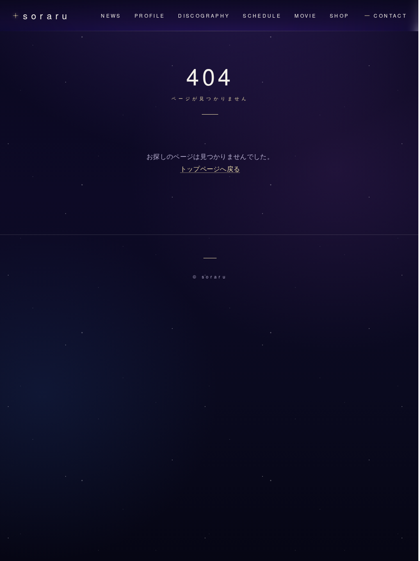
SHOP (339, 15)
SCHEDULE (262, 15)
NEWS (111, 15)
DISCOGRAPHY (204, 15)
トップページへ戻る (210, 169)
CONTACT (390, 15)
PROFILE (150, 15)
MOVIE (305, 15)
